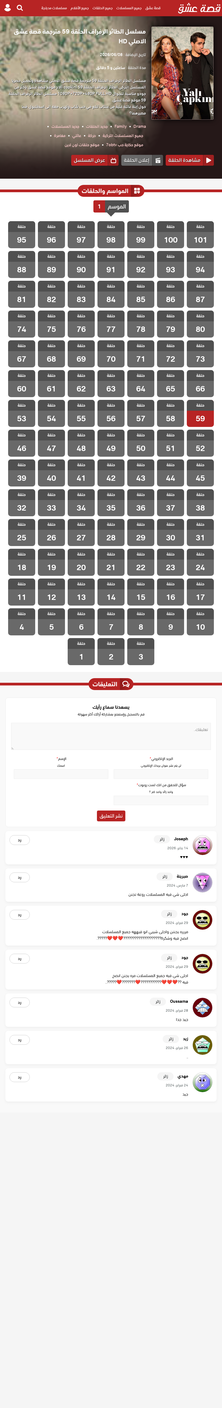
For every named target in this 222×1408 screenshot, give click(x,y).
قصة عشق (153, 8)
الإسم (61, 758)
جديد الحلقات (97, 126)
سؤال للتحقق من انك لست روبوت (161, 785)
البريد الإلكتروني (161, 758)
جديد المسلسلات (65, 126)
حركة (92, 135)
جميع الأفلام (80, 8)
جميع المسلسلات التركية (123, 135)
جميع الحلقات (103, 8)
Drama (139, 126)
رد (19, 840)
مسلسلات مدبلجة (54, 8)
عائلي (76, 135)
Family (121, 126)
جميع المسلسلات (129, 8)
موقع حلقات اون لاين (82, 145)
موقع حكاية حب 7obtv (124, 145)
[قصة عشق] (199, 8)
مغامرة (60, 135)
